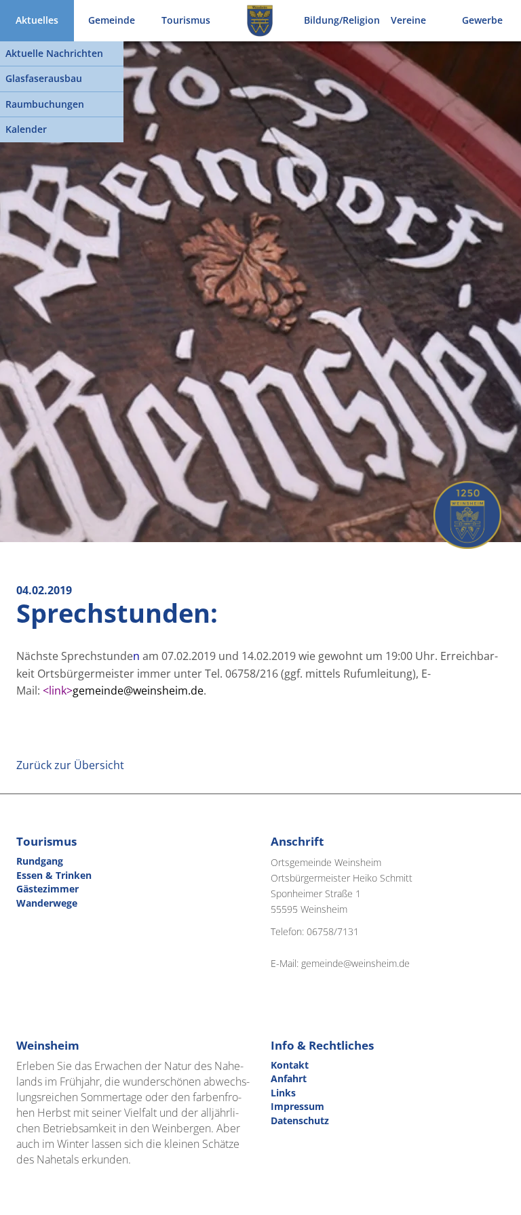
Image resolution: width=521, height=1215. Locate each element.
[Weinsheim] (259, 21)
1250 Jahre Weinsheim (467, 515)
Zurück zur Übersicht (70, 765)
